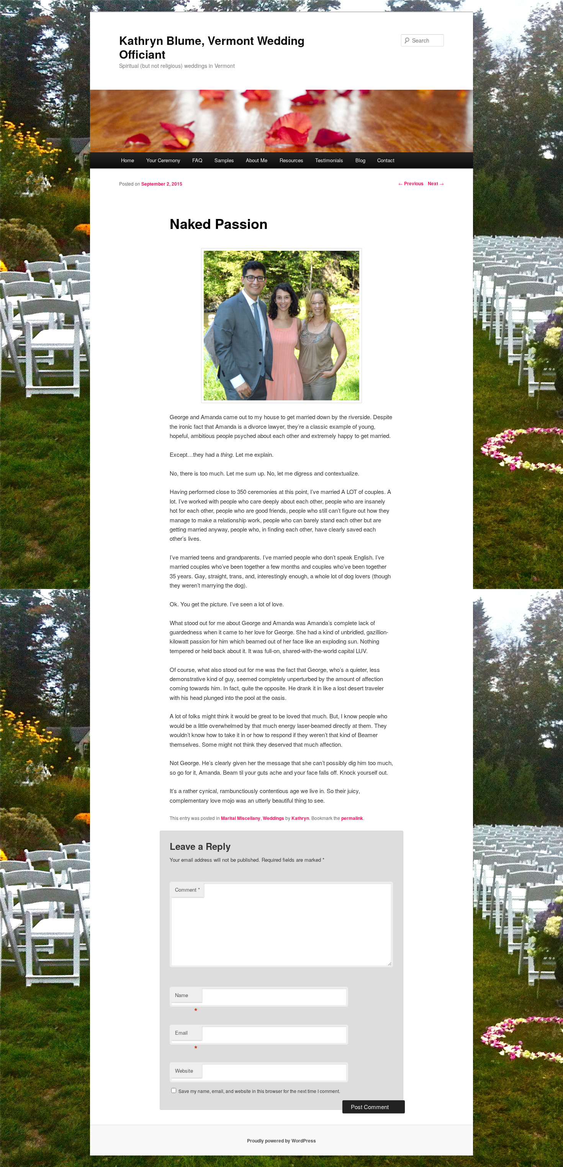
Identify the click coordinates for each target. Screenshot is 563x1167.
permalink (352, 818)
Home (127, 160)
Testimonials (329, 160)
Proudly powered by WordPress (281, 1140)
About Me (256, 160)
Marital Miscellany (240, 818)
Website (184, 1070)
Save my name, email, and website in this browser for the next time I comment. (259, 1091)
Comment (187, 889)
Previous (411, 183)
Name (186, 996)
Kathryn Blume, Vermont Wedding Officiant (211, 47)
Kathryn (300, 818)
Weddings (273, 818)
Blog (360, 160)
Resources (291, 160)
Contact (385, 160)
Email (186, 1034)
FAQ (197, 160)
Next (436, 183)
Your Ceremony (163, 160)
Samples (224, 160)
